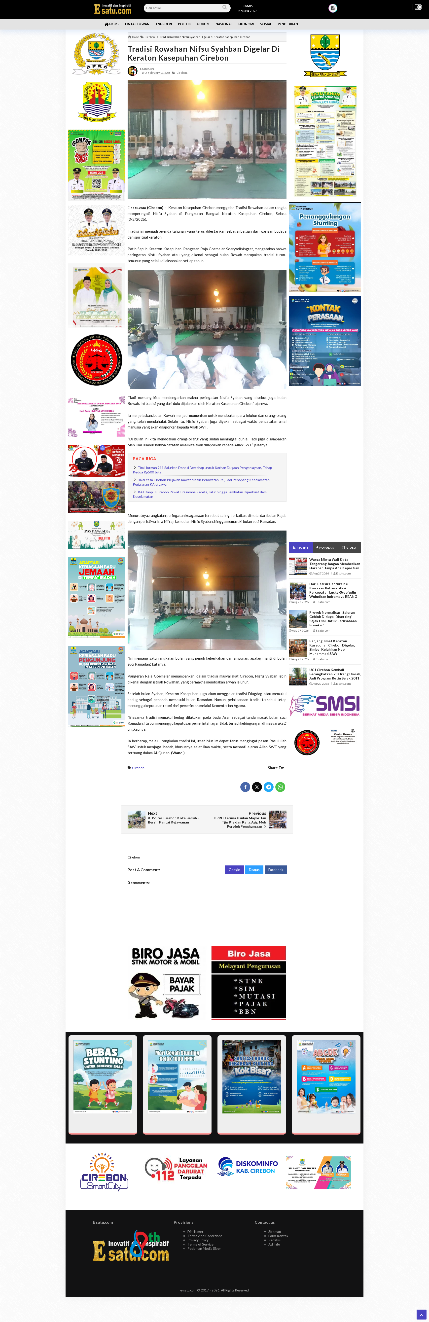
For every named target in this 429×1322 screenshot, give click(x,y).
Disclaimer (195, 1231)
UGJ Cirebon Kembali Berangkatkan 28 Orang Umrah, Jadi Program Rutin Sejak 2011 (335, 674)
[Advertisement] (96, 809)
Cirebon (138, 768)
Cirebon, (182, 72)
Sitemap (274, 1231)
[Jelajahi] (418, 6)
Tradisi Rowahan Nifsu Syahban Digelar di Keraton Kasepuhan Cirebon (204, 53)
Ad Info (274, 1244)
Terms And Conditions (204, 1236)
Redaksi (274, 1240)
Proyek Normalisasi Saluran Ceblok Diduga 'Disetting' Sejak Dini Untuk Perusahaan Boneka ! (333, 618)
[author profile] (133, 70)
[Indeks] (332, 8)
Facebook (275, 869)
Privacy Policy (198, 1240)
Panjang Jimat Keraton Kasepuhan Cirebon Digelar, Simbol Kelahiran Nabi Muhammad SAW (332, 647)
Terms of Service (200, 1244)
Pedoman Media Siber (204, 1248)
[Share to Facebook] (245, 787)
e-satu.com (188, 1290)
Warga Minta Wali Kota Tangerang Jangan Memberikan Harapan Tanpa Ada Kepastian (334, 563)
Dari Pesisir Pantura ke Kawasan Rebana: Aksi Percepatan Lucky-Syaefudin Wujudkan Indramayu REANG (333, 590)
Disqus (254, 869)
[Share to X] (257, 787)
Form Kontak (278, 1236)
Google (234, 869)
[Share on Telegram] (269, 787)
